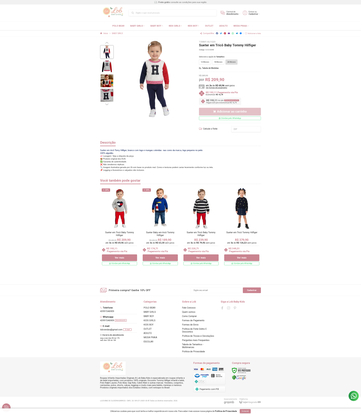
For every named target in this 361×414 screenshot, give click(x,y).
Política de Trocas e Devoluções (198, 336)
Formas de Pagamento (193, 320)
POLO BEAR (149, 307)
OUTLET (148, 329)
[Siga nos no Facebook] (222, 307)
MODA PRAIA (150, 337)
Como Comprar (189, 316)
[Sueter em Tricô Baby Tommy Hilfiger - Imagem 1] (107, 52)
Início (106, 33)
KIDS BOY (148, 324)
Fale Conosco (189, 307)
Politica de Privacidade (193, 351)
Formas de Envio (190, 324)
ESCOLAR (148, 341)
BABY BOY (149, 316)
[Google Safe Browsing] (239, 377)
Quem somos (188, 312)
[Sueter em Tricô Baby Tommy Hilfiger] (119, 227)
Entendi (245, 411)
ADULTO (148, 333)
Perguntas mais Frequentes (195, 340)
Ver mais (119, 257)
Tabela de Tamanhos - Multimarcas (193, 346)
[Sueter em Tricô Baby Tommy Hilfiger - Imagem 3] (107, 81)
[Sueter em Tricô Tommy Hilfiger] (242, 227)
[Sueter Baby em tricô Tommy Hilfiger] (160, 227)
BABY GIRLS (117, 33)
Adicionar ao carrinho (232, 111)
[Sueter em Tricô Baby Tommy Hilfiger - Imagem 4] (107, 95)
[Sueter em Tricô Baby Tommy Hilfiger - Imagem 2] (107, 66)
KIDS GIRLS (149, 320)
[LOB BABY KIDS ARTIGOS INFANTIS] (113, 13)
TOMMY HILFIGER (207, 42)
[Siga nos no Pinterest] (234, 307)
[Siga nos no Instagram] (228, 307)
